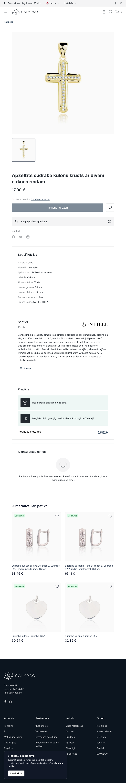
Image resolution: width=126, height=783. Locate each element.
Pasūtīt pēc (10, 742)
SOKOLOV (102, 753)
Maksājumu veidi (13, 737)
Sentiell (100, 748)
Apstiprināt (16, 773)
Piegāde (8, 748)
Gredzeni (70, 737)
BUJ (6, 731)
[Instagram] (121, 3)
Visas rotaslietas (74, 725)
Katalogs (8, 21)
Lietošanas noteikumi (46, 737)
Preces (28, 368)
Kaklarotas (71, 753)
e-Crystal (101, 737)
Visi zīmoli (101, 725)
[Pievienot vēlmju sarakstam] (57, 516)
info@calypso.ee (13, 692)
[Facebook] (115, 3)
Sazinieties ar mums (40, 199)
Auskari (70, 731)
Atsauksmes (41, 731)
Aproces (70, 742)
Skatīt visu (103, 432)
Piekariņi (70, 748)
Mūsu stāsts (41, 725)
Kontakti (8, 725)
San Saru (101, 742)
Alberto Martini (104, 731)
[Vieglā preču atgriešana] (110, 222)
